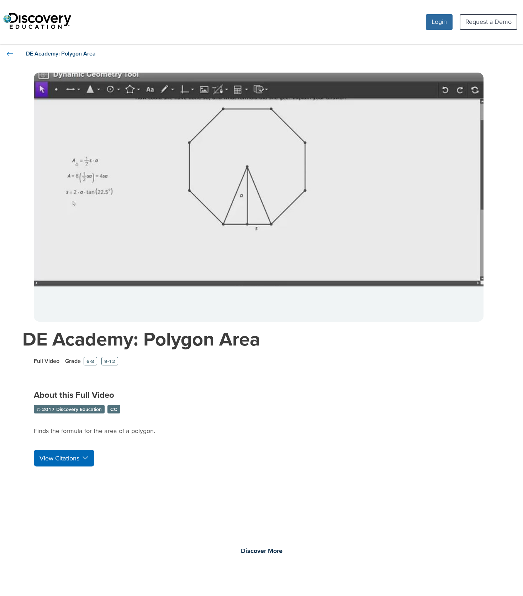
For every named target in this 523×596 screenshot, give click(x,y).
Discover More (261, 551)
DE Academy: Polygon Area (141, 338)
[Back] (10, 54)
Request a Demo (488, 21)
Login (439, 21)
